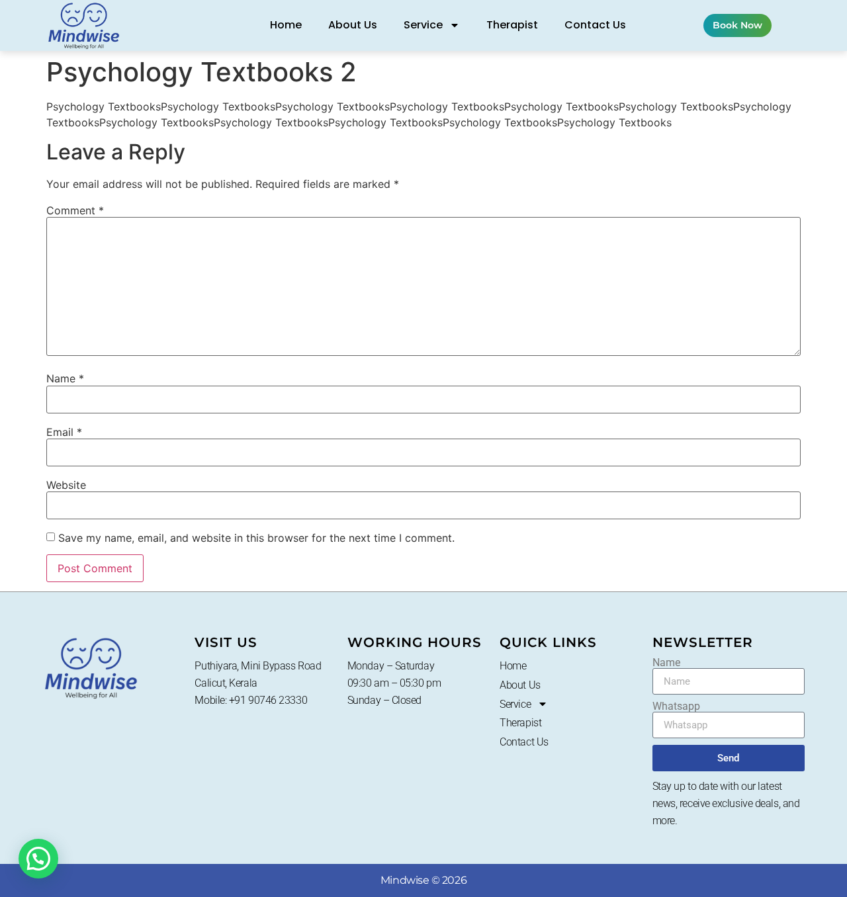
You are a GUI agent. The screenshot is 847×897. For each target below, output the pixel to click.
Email (64, 432)
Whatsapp (676, 706)
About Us (352, 24)
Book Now (737, 25)
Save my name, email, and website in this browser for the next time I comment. (256, 538)
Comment (75, 210)
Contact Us (595, 24)
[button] (38, 858)
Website (66, 485)
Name (65, 378)
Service (423, 24)
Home (286, 24)
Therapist (512, 24)
